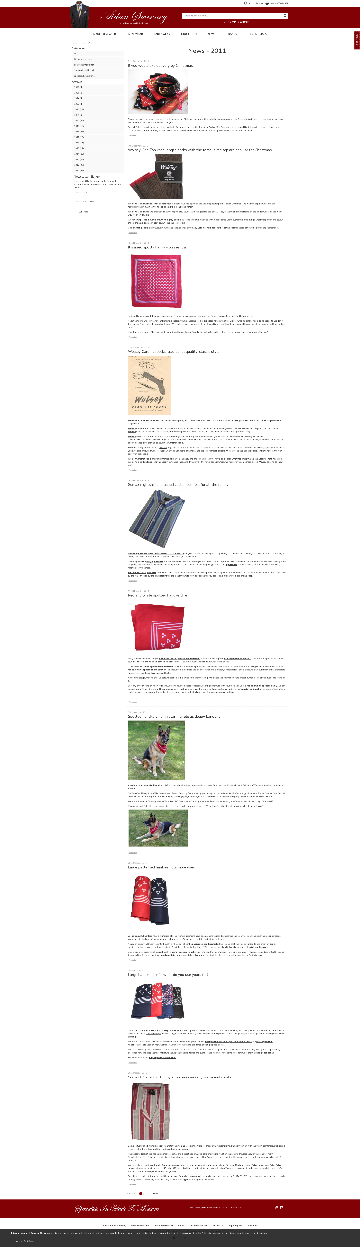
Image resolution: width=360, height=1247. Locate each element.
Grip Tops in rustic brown (150, 219)
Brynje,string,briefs (83, 59)
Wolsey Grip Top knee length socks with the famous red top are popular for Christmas (200, 149)
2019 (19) (79, 126)
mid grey (168, 219)
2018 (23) (79, 131)
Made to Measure (140, 1225)
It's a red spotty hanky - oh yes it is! (157, 247)
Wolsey (132, 428)
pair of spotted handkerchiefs (187, 952)
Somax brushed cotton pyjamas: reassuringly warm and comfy (179, 1077)
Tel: (235, 22)
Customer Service (198, 1225)
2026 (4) (78, 87)
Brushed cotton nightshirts (142, 572)
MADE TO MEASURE (105, 34)
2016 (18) (79, 142)
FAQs (181, 1225)
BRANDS (232, 34)
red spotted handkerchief (214, 320)
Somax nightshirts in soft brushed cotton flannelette (156, 553)
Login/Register (235, 1225)
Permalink (133, 135)
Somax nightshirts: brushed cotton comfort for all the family (178, 484)
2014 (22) (79, 153)
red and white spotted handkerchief (147, 669)
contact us (272, 127)
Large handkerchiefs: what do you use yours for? (168, 974)
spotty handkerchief (251, 689)
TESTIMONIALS (257, 34)
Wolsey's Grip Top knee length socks (147, 203)
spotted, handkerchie (84, 76)
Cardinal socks (175, 442)
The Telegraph (153, 1033)
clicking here (261, 1233)
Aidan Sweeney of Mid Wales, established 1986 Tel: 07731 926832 (216, 1208)
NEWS (211, 34)
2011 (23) (79, 170)
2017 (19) (79, 137)
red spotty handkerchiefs (182, 332)
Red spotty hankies (137, 316)
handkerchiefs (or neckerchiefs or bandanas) (183, 955)
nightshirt (161, 575)
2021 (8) (78, 115)
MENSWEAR (135, 34)
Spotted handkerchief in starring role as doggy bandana (174, 716)
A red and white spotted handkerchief (148, 785)
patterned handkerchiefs (205, 944)
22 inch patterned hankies (237, 658)
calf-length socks (239, 420)
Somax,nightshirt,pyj (84, 70)
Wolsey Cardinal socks (139, 458)
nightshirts (231, 564)
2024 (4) (78, 98)
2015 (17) (79, 148)
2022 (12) (79, 109)
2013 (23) (79, 159)
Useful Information (164, 1225)
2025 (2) (78, 92)
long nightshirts (154, 561)
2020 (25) (79, 120)
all (75, 53)
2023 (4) (78, 104)
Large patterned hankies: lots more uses (161, 867)
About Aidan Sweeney (114, 1225)
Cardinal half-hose (268, 458)
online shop (240, 332)
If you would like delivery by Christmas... (161, 65)
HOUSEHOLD (189, 34)
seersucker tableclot (84, 64)
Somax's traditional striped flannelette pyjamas (174, 1176)
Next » (156, 1193)
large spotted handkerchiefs (239, 316)
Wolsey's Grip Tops (138, 211)
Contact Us (217, 1225)
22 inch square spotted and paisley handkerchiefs (158, 1030)
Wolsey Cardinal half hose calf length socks (212, 227)
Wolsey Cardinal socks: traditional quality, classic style (174, 351)
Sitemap (252, 1225)
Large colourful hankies (140, 936)
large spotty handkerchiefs (171, 939)
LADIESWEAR (162, 34)
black (181, 219)
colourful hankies (243, 324)
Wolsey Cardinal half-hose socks (145, 420)
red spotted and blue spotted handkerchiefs (228, 1041)
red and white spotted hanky (262, 685)
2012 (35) (79, 165)
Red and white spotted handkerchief (158, 595)
